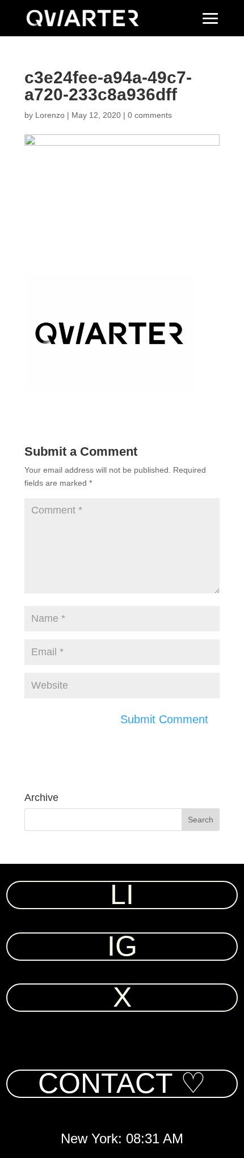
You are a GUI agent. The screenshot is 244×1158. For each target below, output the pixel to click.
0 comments (150, 115)
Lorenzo (50, 115)
